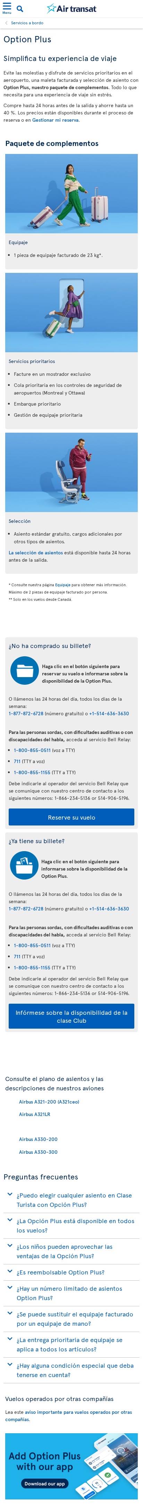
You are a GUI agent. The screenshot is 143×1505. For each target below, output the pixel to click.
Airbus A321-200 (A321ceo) (49, 1101)
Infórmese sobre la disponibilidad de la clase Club (71, 1016)
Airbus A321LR (34, 1114)
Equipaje (62, 584)
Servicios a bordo (27, 22)
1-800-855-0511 (32, 750)
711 (17, 761)
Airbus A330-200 (38, 1139)
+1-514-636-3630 (109, 713)
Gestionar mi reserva (55, 119)
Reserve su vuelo (71, 817)
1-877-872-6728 (26, 713)
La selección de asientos (36, 552)
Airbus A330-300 (38, 1152)
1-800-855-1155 (32, 772)
